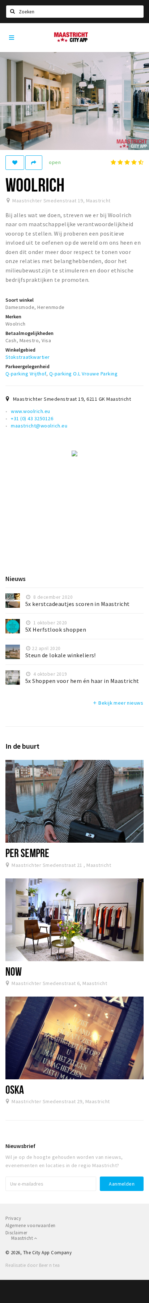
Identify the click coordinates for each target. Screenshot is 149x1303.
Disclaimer (16, 1233)
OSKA (14, 1089)
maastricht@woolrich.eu (39, 425)
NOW (13, 971)
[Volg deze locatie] (14, 162)
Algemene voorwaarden (30, 1225)
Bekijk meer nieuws (117, 703)
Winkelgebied (20, 350)
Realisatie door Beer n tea (32, 1265)
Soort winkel (19, 300)
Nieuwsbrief (20, 1145)
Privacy (13, 1218)
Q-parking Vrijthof (25, 373)
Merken (13, 316)
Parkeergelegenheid (27, 366)
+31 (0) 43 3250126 (32, 418)
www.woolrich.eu (30, 411)
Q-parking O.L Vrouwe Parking (83, 373)
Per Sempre (27, 853)
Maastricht (22, 1238)
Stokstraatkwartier (27, 357)
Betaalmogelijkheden (29, 333)
